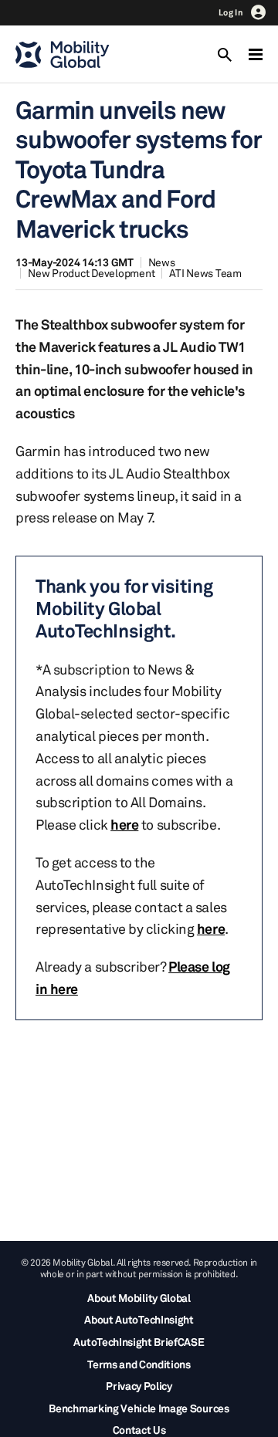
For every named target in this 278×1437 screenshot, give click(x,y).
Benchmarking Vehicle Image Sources (139, 1408)
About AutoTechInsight (138, 1319)
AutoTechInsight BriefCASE (138, 1341)
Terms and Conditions (139, 1364)
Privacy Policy (139, 1385)
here (124, 824)
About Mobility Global (138, 1297)
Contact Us (139, 1429)
